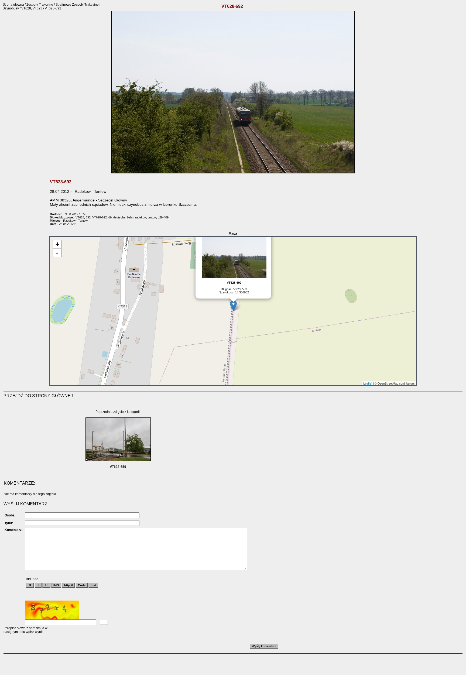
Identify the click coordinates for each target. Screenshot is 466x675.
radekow (140, 217)
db (110, 217)
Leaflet (367, 383)
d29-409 (163, 217)
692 (88, 217)
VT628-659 (118, 467)
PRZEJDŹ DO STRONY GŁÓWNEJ (38, 395)
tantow (152, 217)
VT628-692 (99, 217)
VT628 (80, 217)
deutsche (119, 217)
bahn (130, 217)
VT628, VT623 (31, 8)
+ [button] (57, 244)
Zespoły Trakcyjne (39, 4)
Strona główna (13, 4)
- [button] (57, 252)
